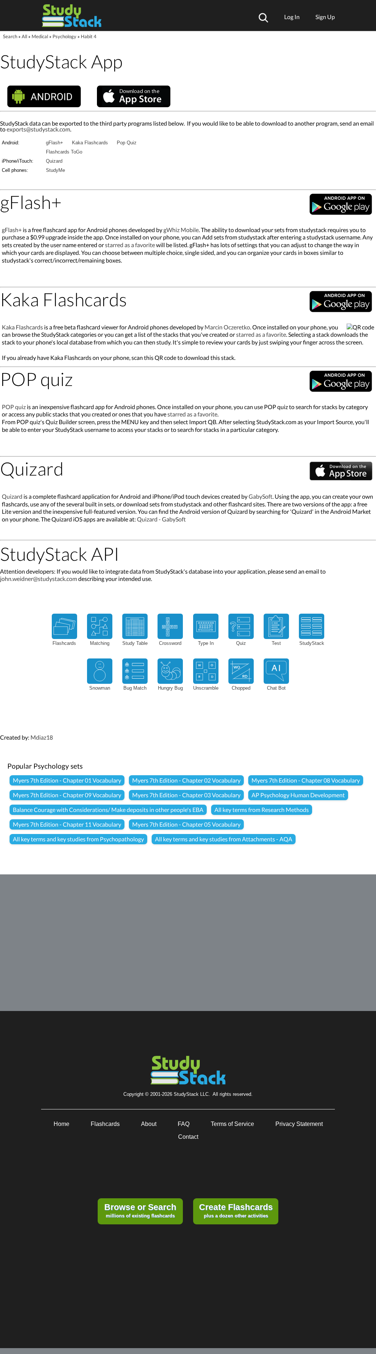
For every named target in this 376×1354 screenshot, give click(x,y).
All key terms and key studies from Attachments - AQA (223, 838)
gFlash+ (54, 142)
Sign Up (325, 16)
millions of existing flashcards (140, 1210)
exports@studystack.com (38, 129)
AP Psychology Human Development (298, 794)
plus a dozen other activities (236, 1210)
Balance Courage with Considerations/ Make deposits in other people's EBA (108, 809)
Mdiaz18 (41, 737)
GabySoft (260, 496)
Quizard (54, 161)
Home (61, 1124)
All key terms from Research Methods (261, 809)
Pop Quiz (127, 142)
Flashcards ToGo (64, 152)
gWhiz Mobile (181, 229)
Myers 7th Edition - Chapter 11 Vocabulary (67, 824)
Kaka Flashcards (90, 142)
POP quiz (14, 406)
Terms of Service (232, 1124)
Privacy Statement (299, 1124)
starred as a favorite (130, 244)
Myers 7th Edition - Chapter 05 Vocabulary (186, 824)
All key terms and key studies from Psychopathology (78, 838)
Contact (188, 1137)
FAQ (183, 1124)
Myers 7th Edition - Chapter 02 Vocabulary (186, 780)
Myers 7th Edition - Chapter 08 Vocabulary (306, 780)
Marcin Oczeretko (227, 327)
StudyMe (55, 170)
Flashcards (105, 1124)
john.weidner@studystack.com (38, 578)
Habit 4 (89, 36)
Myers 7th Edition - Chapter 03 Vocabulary (186, 794)
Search (10, 36)
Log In (292, 16)
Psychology (64, 36)
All (24, 36)
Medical (40, 36)
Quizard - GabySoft (161, 519)
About (148, 1124)
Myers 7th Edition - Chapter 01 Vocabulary (67, 780)
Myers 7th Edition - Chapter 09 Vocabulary (67, 794)
